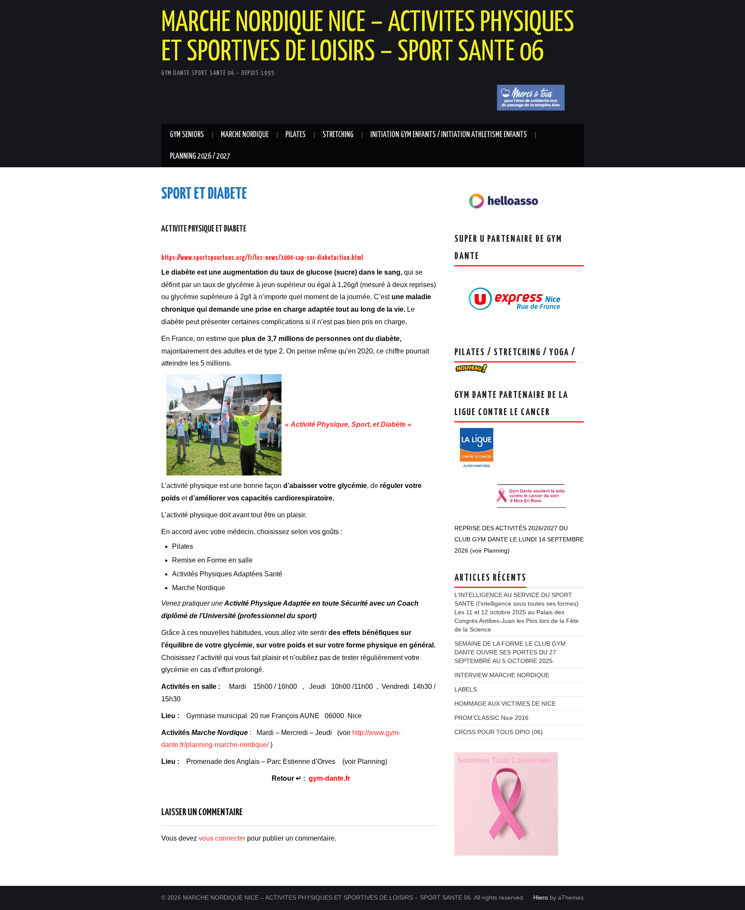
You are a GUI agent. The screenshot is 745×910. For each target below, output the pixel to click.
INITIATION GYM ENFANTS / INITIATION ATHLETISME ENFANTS (448, 135)
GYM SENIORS (187, 135)
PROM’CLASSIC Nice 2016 (491, 717)
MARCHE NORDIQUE (245, 135)
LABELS (465, 689)
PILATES (295, 135)
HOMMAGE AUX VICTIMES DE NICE (505, 703)
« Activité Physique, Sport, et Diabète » (346, 424)
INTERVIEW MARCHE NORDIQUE (501, 675)
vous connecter (222, 838)
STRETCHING (338, 135)
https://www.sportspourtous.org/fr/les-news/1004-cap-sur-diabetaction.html (262, 258)
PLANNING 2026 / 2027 (200, 156)
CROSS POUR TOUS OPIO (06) (498, 732)
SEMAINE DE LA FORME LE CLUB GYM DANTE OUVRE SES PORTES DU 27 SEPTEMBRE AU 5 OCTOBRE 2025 (510, 652)
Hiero (540, 897)
